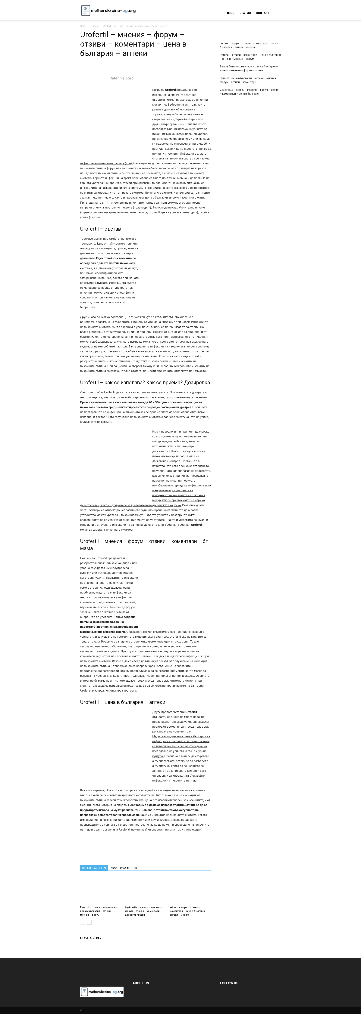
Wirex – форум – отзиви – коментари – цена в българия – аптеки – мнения (189, 911)
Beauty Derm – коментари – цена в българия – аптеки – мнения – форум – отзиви (249, 68)
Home (83, 26)
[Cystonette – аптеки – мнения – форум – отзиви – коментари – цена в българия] (145, 890)
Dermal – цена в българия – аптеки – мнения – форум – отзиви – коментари (249, 80)
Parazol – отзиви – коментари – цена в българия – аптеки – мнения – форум (99, 911)
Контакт (262, 13)
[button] (276, 13)
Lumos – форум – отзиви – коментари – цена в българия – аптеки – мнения (249, 45)
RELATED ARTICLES (94, 868)
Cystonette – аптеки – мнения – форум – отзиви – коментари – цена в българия (143, 911)
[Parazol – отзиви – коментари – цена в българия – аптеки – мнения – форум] (100, 890)
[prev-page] (82, 922)
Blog (230, 13)
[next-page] (89, 922)
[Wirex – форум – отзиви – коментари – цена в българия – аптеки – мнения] (190, 890)
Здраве (95, 26)
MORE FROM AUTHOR (124, 868)
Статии (245, 13)
